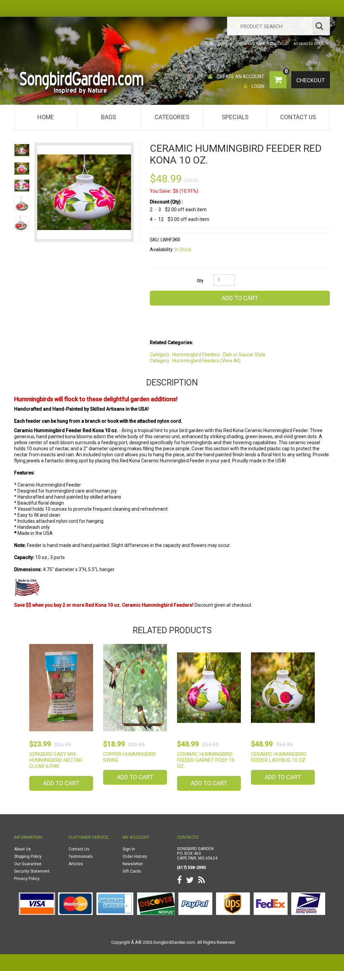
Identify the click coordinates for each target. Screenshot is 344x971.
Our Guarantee (27, 864)
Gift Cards (132, 871)
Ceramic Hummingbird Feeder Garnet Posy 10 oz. (205, 760)
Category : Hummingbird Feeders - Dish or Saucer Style (207, 354)
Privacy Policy (27, 878)
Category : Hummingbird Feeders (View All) (195, 360)
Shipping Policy (28, 856)
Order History (135, 856)
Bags (108, 117)
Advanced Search (311, 44)
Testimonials (81, 856)
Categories (172, 117)
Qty (200, 280)
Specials (235, 117)
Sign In (129, 849)
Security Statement (32, 871)
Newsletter (133, 864)
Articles (76, 864)
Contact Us (298, 117)
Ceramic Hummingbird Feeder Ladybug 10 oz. (278, 757)
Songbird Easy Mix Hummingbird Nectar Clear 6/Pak (55, 760)
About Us (22, 849)
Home (45, 117)
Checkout (310, 80)
